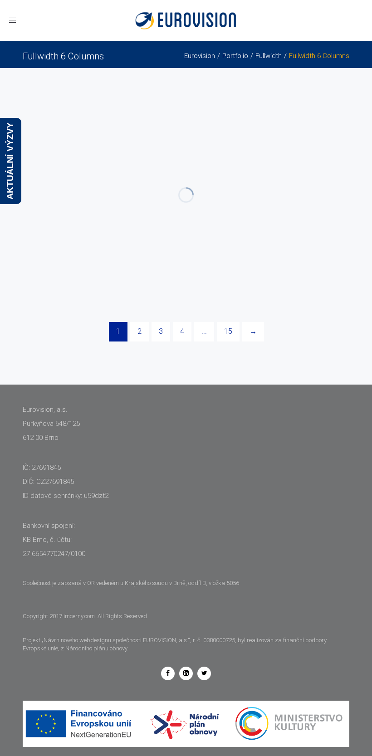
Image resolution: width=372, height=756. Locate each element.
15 (228, 331)
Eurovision (199, 56)
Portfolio (235, 56)
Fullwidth (268, 56)
